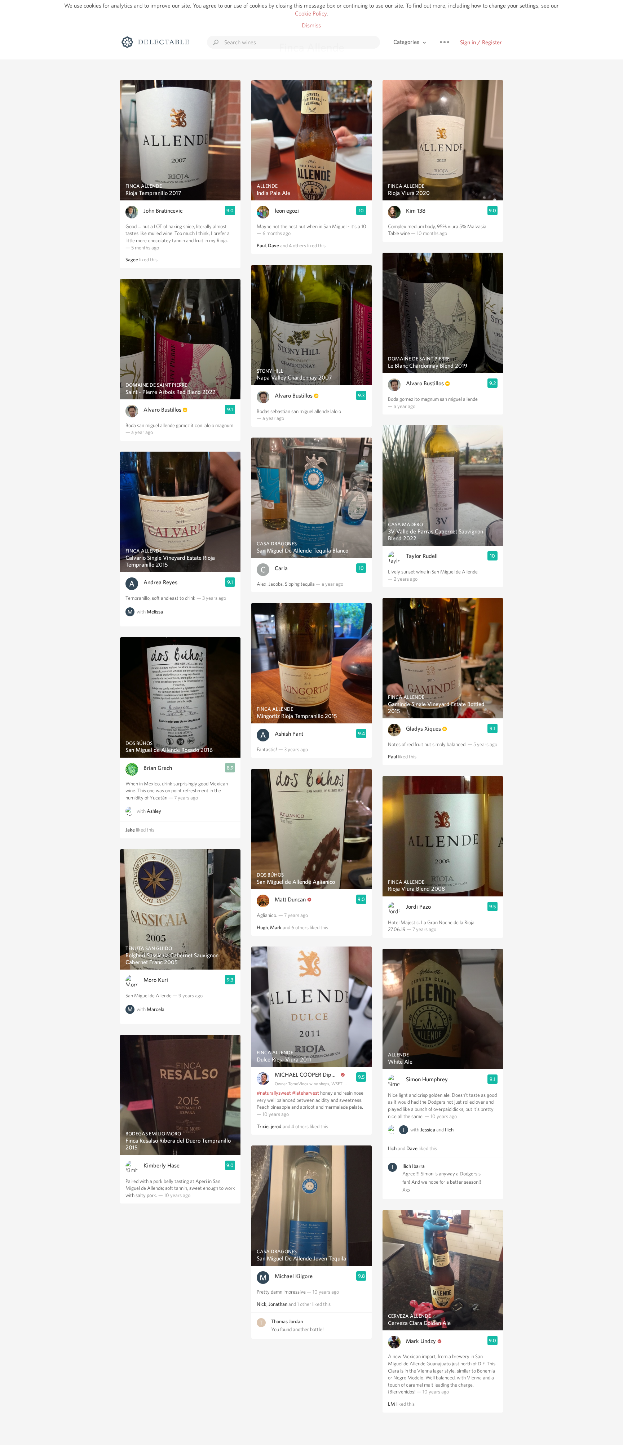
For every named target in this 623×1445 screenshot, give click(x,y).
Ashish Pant (289, 733)
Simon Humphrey (427, 1079)
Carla (281, 568)
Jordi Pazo (418, 906)
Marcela (155, 1009)
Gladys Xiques (423, 728)
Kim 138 (415, 210)
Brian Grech (157, 767)
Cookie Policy (311, 13)
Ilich (449, 1129)
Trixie (263, 1126)
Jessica (427, 1129)
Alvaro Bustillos (162, 409)
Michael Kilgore (294, 1276)
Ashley (154, 811)
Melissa (155, 612)
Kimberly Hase (161, 1165)
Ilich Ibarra (413, 1166)
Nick (261, 1304)
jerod (276, 1126)
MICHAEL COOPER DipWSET (307, 1074)
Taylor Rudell (422, 556)
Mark (276, 927)
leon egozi (287, 210)
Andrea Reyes (160, 582)
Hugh (262, 927)
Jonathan (278, 1304)
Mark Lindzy (421, 1341)
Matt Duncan (290, 899)
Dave (273, 245)
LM (391, 1404)
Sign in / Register (481, 42)
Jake (130, 830)
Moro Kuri (155, 979)
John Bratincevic (162, 210)
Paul (261, 245)
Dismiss (311, 25)
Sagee (131, 259)
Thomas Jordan (287, 1321)
